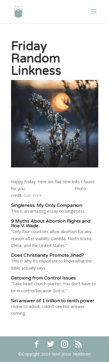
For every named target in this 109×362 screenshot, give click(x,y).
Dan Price (33, 195)
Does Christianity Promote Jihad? (47, 255)
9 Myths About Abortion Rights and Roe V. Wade (50, 223)
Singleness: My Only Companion (46, 205)
